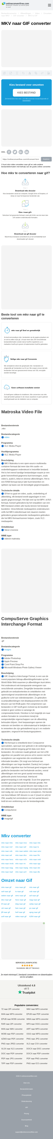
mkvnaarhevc (7, 859)
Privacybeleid (26, 1095)
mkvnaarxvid (35, 859)
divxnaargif (6, 900)
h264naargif (34, 916)
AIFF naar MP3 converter (37, 1029)
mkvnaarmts (34, 843)
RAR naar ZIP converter (11, 1024)
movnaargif (20, 887)
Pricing (26, 1114)
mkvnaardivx (21, 855)
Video (37, 13)
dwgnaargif (20, 904)
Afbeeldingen (25, 13)
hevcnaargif (20, 900)
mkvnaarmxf (6, 847)
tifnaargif (5, 904)
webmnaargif (7, 896)
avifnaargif (6, 916)
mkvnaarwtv (34, 868)
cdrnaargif (6, 908)
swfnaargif (6, 891)
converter (16, 835)
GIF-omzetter (18, 16)
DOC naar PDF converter (12, 1054)
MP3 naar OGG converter (37, 1024)
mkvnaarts (34, 847)
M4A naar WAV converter (12, 1029)
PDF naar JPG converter (11, 1059)
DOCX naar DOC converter (38, 1049)
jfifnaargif (5, 912)
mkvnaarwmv (35, 851)
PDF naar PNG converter (37, 1059)
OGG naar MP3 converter (37, 1034)
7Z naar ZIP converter (10, 1009)
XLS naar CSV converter (36, 1044)
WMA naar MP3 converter (37, 1019)
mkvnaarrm (20, 864)
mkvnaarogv (34, 864)
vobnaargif (34, 891)
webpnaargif (34, 904)
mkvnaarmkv (7, 843)
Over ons (26, 1083)
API (26, 1107)
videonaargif (20, 916)
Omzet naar (16, 880)
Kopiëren (46, 159)
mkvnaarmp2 (7, 872)
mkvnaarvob (6, 851)
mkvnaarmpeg (21, 868)
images (7, 650)
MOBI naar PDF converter (12, 1034)
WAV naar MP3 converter (37, 1009)
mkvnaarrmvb (7, 864)
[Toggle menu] (49, 5)
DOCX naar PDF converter (37, 1054)
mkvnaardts (34, 872)
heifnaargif (20, 912)
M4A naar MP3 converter (11, 1014)
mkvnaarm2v (21, 859)
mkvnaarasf (6, 855)
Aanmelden (27, 100)
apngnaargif (34, 912)
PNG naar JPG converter (37, 1039)
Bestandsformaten (26, 1089)
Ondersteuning (26, 1101)
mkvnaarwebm (21, 851)
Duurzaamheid (26, 1120)
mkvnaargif (6, 887)
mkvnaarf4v (34, 855)
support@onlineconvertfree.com (26, 1132)
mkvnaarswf (20, 847)
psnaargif (33, 908)
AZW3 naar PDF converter (12, 1039)
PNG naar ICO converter (36, 1063)
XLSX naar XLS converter (12, 1049)
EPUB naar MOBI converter (13, 1019)
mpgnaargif (34, 900)
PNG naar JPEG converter (12, 1044)
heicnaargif (20, 908)
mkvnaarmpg (7, 868)
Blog (26, 1126)
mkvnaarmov (21, 843)
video (6, 437)
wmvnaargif (20, 896)
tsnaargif (19, 891)
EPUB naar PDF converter (37, 1014)
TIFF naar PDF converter (11, 1063)
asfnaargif (33, 896)
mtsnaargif (34, 887)
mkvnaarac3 (20, 872)
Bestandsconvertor (9, 13)
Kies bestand (26, 92)
